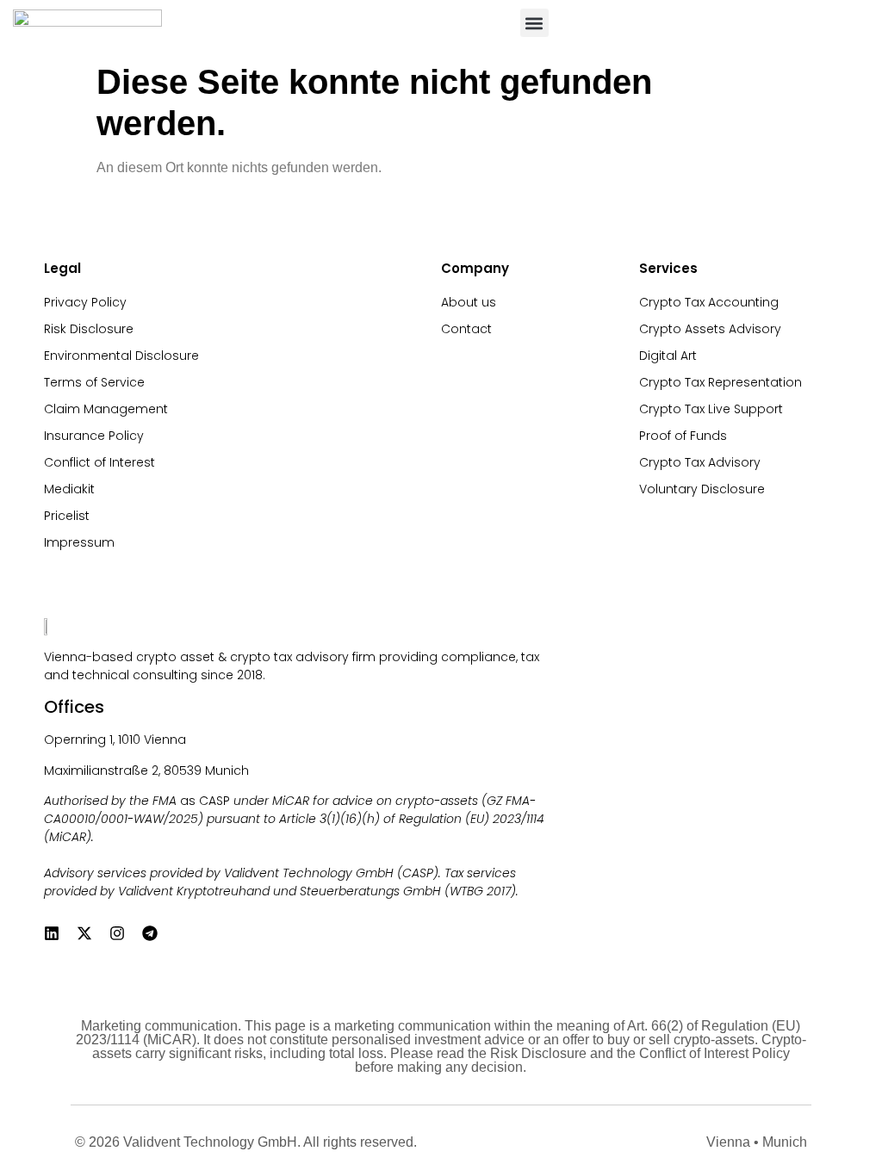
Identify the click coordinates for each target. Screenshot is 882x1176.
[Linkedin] (51, 933)
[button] (534, 23)
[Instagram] (117, 933)
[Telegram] (150, 933)
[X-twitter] (84, 933)
